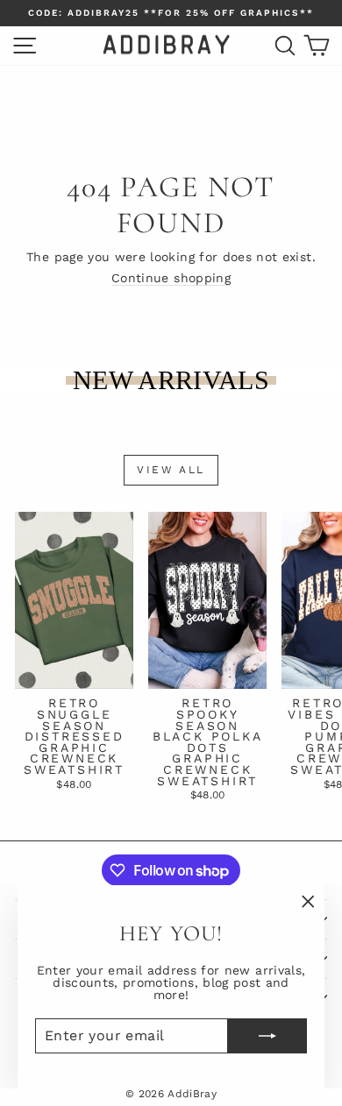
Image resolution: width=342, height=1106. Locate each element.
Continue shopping (171, 278)
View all (170, 470)
